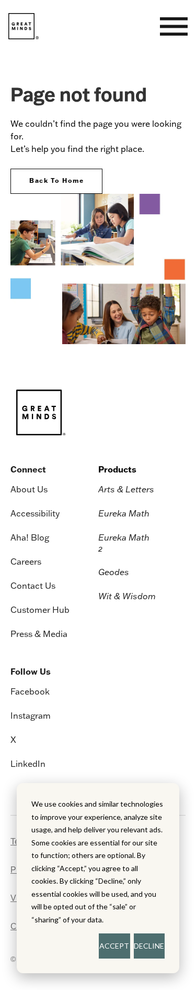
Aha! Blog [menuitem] (29, 537)
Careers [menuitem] (25, 561)
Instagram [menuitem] (30, 715)
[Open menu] (174, 26)
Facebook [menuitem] (30, 691)
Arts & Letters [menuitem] (126, 489)
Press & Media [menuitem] (38, 634)
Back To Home (56, 180)
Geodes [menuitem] (113, 572)
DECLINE (149, 945)
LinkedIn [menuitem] (27, 763)
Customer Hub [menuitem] (40, 609)
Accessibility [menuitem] (35, 513)
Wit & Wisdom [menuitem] (127, 596)
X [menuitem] (13, 739)
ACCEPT (114, 945)
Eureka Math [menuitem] (123, 513)
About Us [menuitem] (29, 489)
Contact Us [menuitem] (32, 585)
